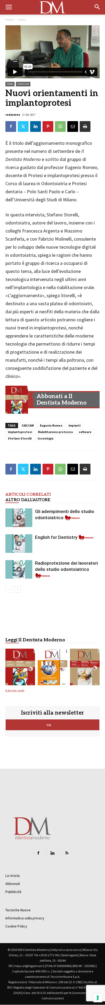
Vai (49, 724)
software (85, 432)
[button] (97, 7)
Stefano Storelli (20, 438)
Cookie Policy (16, 926)
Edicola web (14, 690)
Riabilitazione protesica (55, 432)
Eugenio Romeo (51, 425)
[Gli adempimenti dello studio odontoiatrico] (18, 517)
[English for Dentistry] (18, 543)
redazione (12, 115)
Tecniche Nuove (18, 910)
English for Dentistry (56, 537)
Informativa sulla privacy (24, 918)
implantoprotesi (20, 432)
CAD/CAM (28, 425)
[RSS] (66, 853)
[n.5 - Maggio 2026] (85, 668)
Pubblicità (13, 891)
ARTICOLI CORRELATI (28, 494)
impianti (74, 425)
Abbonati (12, 883)
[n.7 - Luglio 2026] (16, 400)
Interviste (23, 84)
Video (22, 19)
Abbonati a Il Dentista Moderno (61, 399)
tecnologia (45, 438)
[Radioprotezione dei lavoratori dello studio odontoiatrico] (18, 569)
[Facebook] (38, 853)
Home (9, 19)
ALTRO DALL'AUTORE (27, 499)
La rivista (12, 875)
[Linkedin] (52, 853)
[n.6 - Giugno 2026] (52, 668)
